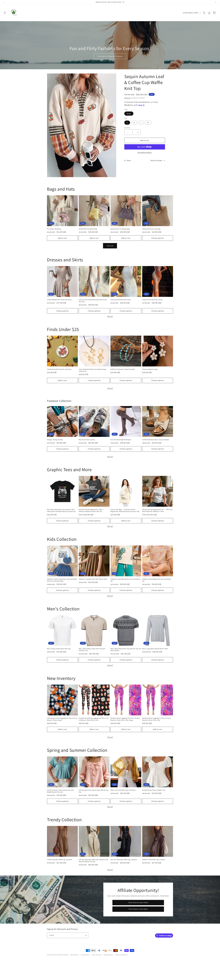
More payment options (145, 152)
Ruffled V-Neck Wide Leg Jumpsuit (153, 860)
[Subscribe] (85, 935)
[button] (4, 12)
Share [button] (129, 160)
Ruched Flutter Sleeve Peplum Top (153, 790)
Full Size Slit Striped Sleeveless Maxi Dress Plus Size (93, 301)
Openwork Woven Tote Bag (151, 229)
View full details (156, 160)
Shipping (127, 98)
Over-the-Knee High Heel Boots (120, 440)
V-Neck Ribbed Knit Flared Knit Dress (59, 300)
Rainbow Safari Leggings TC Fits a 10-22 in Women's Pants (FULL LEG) (156, 719)
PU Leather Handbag (54, 229)
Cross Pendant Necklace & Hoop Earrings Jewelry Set (92, 370)
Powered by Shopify (62, 955)
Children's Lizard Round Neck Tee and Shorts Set (125, 580)
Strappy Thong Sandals (55, 440)
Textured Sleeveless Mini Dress (120, 300)
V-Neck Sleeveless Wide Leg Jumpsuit (59, 860)
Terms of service (96, 954)
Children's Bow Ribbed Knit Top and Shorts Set (156, 580)
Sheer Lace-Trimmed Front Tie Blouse (123, 790)
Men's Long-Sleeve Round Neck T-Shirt (155, 649)
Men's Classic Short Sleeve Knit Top (59, 649)
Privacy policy (85, 954)
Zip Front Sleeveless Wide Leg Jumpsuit (123, 860)
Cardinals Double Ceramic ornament (59, 369)
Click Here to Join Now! (138, 909)
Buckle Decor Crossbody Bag (120, 229)
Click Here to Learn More (138, 903)
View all (110, 246)
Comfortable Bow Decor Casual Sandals (155, 440)
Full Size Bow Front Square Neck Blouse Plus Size (94, 791)
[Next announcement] (215, 2)
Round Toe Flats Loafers (87, 440)
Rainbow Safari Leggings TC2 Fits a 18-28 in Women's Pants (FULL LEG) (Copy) (125, 719)
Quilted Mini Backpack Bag (88, 229)
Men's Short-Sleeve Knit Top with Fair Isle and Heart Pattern (125, 650)
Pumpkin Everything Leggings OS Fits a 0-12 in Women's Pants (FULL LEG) (93, 719)
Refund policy (75, 954)
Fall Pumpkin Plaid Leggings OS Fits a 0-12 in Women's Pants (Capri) (62, 719)
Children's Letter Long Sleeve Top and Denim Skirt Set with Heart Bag (62, 580)
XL (148, 123)
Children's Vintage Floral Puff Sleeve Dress (93, 579)
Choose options (157, 238)
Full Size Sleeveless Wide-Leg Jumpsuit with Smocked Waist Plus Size (93, 860)
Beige (129, 114)
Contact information (121, 954)
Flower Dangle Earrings (150, 369)
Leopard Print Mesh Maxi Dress (152, 300)
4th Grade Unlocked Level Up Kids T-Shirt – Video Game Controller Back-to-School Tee (61, 510)
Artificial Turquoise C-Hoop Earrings (122, 369)
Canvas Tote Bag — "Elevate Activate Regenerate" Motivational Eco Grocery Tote (124, 510)
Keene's (54, 955)
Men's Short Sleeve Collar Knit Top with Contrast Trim (92, 650)
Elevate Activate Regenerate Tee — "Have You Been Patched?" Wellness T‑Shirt (157, 510)
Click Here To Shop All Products (110, 56)
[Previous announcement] (4, 2)
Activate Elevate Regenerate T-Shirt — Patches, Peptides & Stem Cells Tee (91, 510)
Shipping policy (108, 954)
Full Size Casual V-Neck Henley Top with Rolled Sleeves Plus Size (60, 791)
